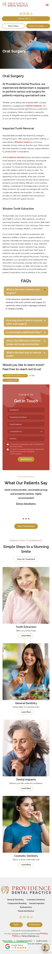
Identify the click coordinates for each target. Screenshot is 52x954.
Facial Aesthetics (26, 911)
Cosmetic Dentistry (36, 899)
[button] (47, 5)
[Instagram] (24, 13)
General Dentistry (15, 899)
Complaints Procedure (24, 941)
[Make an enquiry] (45, 947)
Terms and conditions (34, 944)
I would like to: (24, 19)
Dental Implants (36, 903)
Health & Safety (42, 941)
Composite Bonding (17, 903)
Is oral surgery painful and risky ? (24, 332)
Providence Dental (14, 157)
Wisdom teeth (22, 142)
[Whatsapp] (31, 13)
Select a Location (36, 26)
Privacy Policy (7, 941)
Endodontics (26, 907)
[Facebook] (20, 13)
